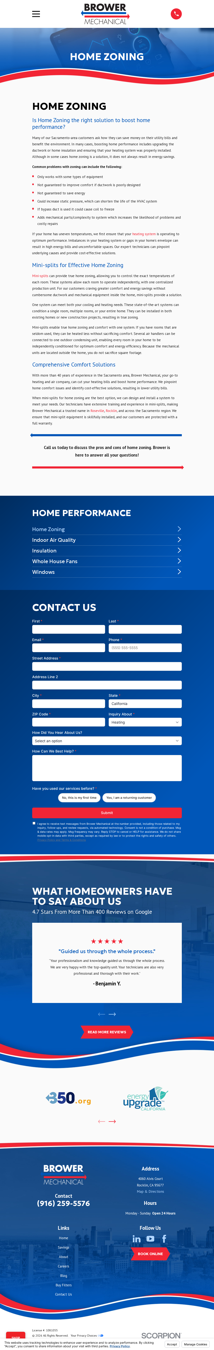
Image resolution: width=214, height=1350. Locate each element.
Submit (107, 813)
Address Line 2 (45, 677)
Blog (63, 1275)
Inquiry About (122, 714)
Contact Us (63, 1294)
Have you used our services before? (64, 788)
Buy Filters (64, 1285)
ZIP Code (41, 714)
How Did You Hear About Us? (57, 732)
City (37, 695)
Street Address (46, 658)
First (37, 621)
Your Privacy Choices (84, 1335)
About (63, 1256)
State (114, 695)
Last (114, 621)
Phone (115, 640)
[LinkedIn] (136, 1239)
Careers (63, 1266)
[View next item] (112, 1014)
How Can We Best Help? (54, 751)
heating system (144, 234)
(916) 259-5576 (63, 1203)
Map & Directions (150, 1191)
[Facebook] (164, 1239)
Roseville (97, 410)
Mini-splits (40, 276)
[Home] (105, 14)
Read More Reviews (107, 1032)
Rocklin (111, 410)
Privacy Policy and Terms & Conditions (61, 839)
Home (63, 1238)
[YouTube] (150, 1239)
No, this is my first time (79, 798)
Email (38, 640)
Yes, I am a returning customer (129, 798)
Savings (63, 1247)
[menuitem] (107, 529)
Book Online (150, 1254)
